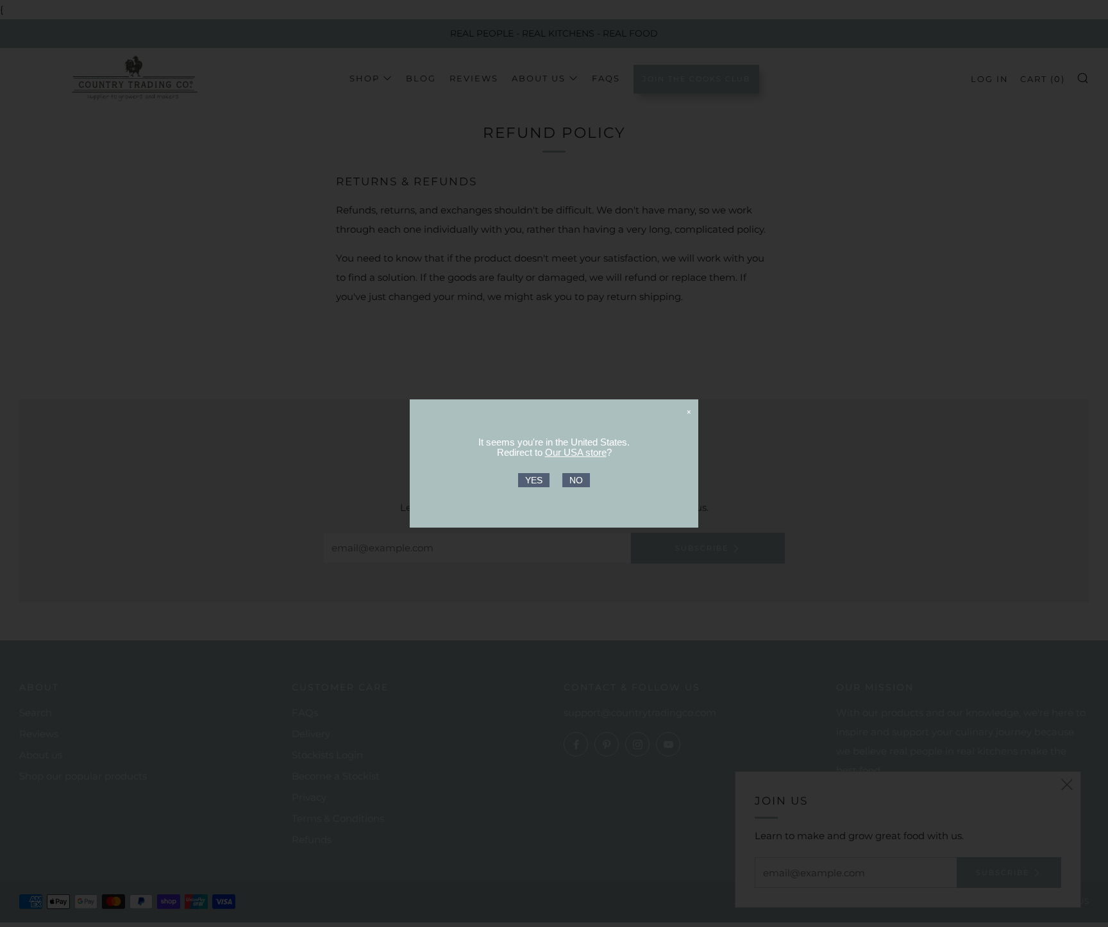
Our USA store (576, 452)
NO (576, 480)
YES (533, 480)
